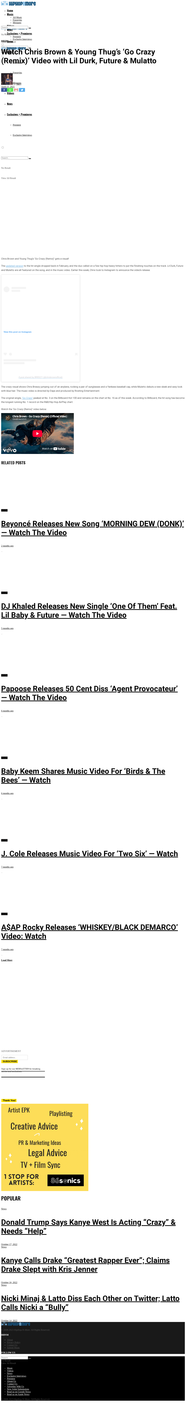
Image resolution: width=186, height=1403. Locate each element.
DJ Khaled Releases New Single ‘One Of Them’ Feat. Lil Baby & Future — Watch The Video (89, 611)
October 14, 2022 (9, 1320)
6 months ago (7, 711)
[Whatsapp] (10, 90)
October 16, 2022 (9, 1282)
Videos (4, 40)
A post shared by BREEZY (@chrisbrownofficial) (40, 377)
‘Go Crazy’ (27, 397)
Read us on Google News (19, 1391)
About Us (11, 1381)
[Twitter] (22, 90)
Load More (6, 960)
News (4, 1209)
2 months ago (7, 546)
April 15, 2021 (8, 86)
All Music (17, 17)
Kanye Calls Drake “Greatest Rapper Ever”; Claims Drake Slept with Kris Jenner (85, 1265)
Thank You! (9, 1100)
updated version (14, 265)
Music (10, 14)
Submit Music (13, 1347)
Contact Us (12, 1345)
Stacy (18, 84)
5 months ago (7, 628)
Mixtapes (17, 22)
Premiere (17, 36)
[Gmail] (16, 90)
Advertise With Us (15, 1386)
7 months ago (7, 867)
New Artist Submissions (18, 1389)
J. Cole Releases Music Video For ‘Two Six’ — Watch (89, 853)
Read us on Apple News (18, 1394)
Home (10, 10)
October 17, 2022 (9, 1244)
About (10, 1340)
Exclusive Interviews (22, 39)
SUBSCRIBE (10, 1061)
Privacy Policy (13, 1342)
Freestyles (17, 20)
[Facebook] (4, 90)
